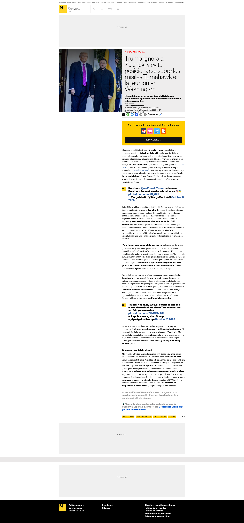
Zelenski (119, 2)
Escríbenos (107, 505)
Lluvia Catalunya (107, 2)
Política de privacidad (155, 508)
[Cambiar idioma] (110, 9)
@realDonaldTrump (152, 188)
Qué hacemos (75, 508)
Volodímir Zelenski (143, 417)
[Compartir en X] (123, 114)
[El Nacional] (63, 9)
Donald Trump (128, 417)
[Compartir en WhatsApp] (127, 114)
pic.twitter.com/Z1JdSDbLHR (146, 313)
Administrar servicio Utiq (157, 516)
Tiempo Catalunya (165, 2)
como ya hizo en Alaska (140, 170)
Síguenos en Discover (67, 2)
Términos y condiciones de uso (160, 505)
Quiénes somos (76, 505)
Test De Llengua (84, 2)
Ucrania (172, 417)
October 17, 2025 (165, 319)
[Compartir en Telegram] (132, 114)
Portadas (95, 2)
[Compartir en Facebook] (136, 114)
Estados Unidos (160, 417)
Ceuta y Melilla (130, 2)
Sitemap (106, 508)
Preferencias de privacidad (158, 514)
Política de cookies (154, 511)
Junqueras (178, 2)
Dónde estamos (76, 511)
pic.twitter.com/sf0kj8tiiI (143, 194)
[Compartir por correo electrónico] (140, 114)
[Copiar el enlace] (145, 114)
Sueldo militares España (147, 2)
